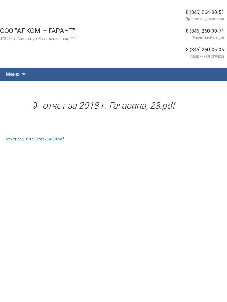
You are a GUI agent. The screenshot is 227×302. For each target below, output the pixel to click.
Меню (13, 74)
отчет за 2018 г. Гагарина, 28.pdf (35, 139)
